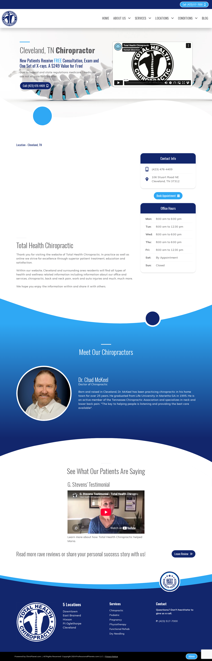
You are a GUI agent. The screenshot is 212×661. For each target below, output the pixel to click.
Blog (205, 18)
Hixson (67, 619)
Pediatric (114, 615)
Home (105, 18)
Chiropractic (116, 610)
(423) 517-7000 (168, 621)
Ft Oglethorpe (72, 623)
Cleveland (69, 627)
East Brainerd (72, 615)
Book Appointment (166, 196)
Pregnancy (115, 619)
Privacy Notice (111, 656)
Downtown (70, 611)
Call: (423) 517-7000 (193, 4)
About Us (119, 18)
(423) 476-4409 (162, 169)
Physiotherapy (117, 624)
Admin (192, 656)
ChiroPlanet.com (33, 656)
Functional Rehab (119, 628)
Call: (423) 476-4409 (34, 86)
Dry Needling (116, 633)
